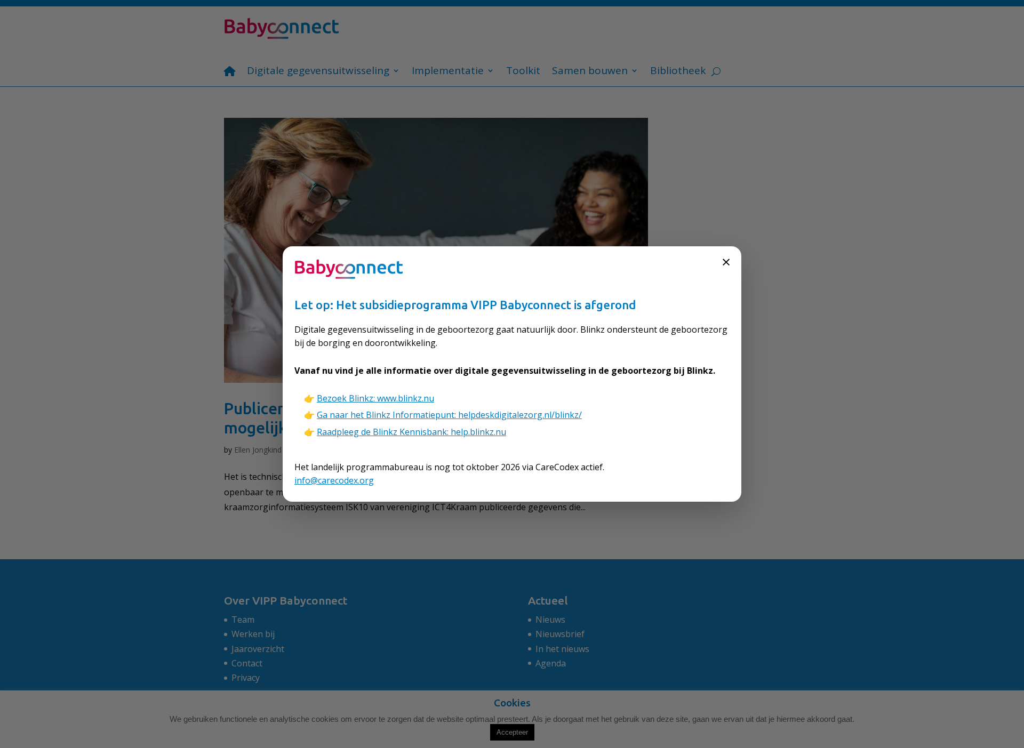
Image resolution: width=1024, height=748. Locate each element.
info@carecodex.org (334, 480)
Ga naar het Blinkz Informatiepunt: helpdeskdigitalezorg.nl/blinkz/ (449, 415)
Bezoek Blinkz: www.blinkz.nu (375, 398)
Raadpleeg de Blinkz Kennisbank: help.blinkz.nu (411, 432)
